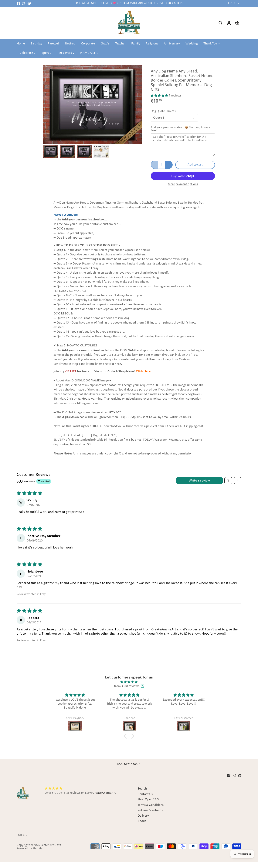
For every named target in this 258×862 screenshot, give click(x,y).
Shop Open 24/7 (148, 799)
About (141, 821)
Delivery (143, 816)
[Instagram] (23, 3)
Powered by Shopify (30, 848)
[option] (50, 151)
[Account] (229, 23)
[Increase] (168, 165)
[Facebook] (18, 3)
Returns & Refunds (150, 810)
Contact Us (145, 794)
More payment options (183, 184)
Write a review (199, 480)
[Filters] (228, 480)
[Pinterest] (29, 3)
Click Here (143, 371)
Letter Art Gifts (51, 845)
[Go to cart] (237, 23)
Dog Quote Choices (163, 111)
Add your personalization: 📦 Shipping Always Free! (180, 129)
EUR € (232, 3)
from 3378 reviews (126, 686)
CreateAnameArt (104, 793)
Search (142, 789)
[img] (129, 682)
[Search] (220, 23)
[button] (159, 96)
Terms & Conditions (150, 805)
